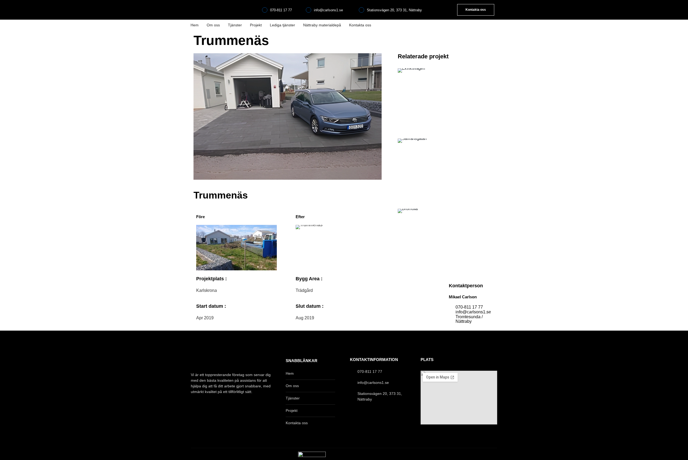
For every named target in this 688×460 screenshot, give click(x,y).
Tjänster (235, 25)
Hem (195, 25)
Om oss (213, 25)
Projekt (256, 25)
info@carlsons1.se (328, 10)
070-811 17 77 (281, 10)
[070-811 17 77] (264, 10)
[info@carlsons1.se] (308, 10)
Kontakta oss (360, 25)
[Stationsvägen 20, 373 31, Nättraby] (361, 10)
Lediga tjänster (282, 25)
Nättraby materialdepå (322, 25)
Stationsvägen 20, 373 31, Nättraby (394, 10)
